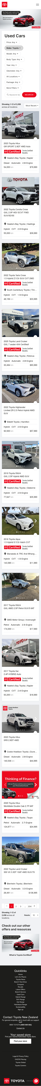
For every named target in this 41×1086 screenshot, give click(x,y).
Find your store (20, 1041)
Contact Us (20, 1028)
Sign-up (20, 1009)
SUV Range (20, 999)
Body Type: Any (14, 59)
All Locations (13, 76)
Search (29, 95)
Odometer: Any (14, 70)
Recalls (20, 987)
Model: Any (12, 53)
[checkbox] (35, 139)
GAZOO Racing (20, 1059)
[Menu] (37, 4)
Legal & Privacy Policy (20, 1056)
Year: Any (11, 65)
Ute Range (20, 1002)
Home (20, 974)
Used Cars (20, 994)
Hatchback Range (20, 1004)
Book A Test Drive (20, 982)
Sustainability (20, 1007)
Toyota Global (21, 1062)
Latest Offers (20, 989)
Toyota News (20, 979)
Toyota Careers (20, 1065)
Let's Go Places (20, 977)
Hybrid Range (21, 997)
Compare (20, 984)
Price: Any (12, 42)
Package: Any (13, 82)
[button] (36, 1081)
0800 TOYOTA (20, 1025)
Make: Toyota (13, 48)
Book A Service (20, 992)
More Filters (12, 88)
